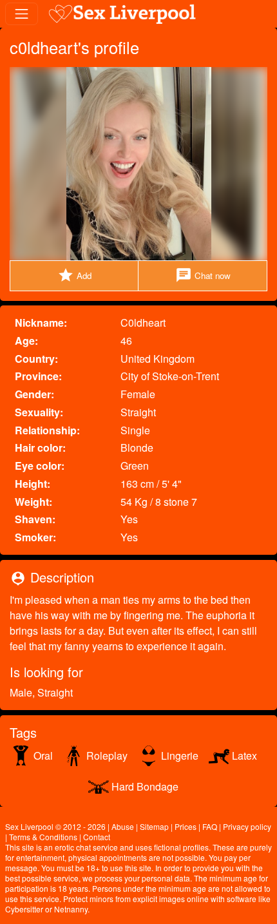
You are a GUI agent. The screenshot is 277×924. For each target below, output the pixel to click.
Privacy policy (247, 826)
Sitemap (154, 826)
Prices (185, 826)
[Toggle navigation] (21, 14)
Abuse (122, 826)
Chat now (203, 275)
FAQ (209, 826)
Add (74, 275)
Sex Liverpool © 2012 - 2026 (55, 826)
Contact (96, 836)
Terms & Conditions (43, 836)
